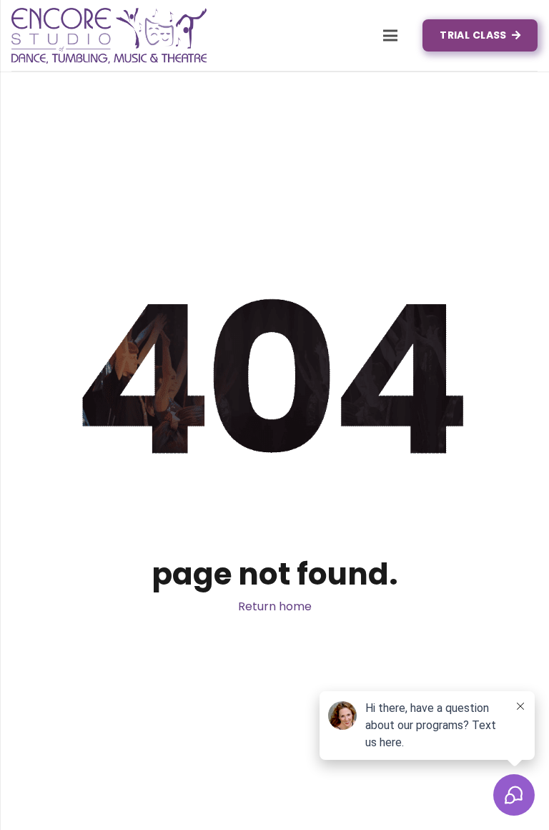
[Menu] (390, 36)
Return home (275, 606)
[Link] (109, 35)
